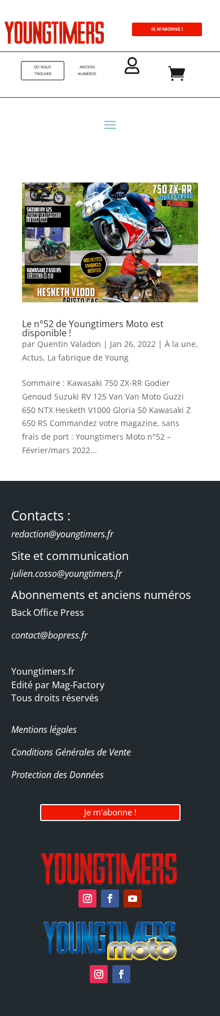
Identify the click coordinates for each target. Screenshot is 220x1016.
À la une (180, 343)
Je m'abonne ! (110, 812)
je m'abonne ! (167, 29)
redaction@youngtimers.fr (62, 534)
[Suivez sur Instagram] (87, 898)
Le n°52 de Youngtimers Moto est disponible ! (93, 328)
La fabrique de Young (88, 357)
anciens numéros (87, 70)
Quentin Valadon (69, 343)
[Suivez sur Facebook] (110, 898)
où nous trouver (42, 70)
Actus (32, 357)
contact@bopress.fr (49, 635)
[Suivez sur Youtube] (133, 898)
